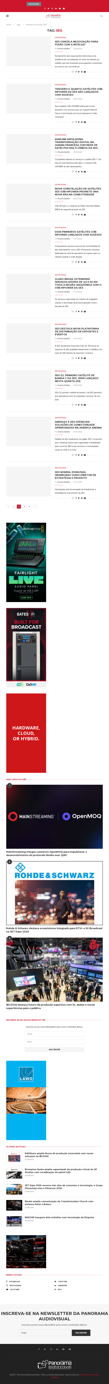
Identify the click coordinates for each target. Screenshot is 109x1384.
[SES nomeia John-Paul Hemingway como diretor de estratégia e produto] (28, 482)
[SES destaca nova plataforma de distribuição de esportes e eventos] (28, 338)
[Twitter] (48, 9)
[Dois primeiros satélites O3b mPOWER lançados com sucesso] (28, 241)
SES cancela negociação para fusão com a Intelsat (76, 43)
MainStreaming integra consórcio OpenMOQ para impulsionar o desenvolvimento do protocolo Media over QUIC (46, 853)
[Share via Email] (85, 72)
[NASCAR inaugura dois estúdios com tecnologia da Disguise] (14, 1221)
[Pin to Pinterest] (82, 72)
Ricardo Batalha (64, 49)
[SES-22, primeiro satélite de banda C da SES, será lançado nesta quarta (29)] (28, 385)
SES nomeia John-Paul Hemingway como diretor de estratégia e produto (75, 475)
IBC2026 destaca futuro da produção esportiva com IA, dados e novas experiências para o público (50, 1006)
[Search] (101, 16)
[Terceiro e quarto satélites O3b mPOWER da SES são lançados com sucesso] (28, 98)
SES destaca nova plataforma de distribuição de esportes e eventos (77, 331)
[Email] (64, 9)
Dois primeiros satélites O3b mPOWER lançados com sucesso (78, 233)
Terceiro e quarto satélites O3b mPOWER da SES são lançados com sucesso (78, 92)
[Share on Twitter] (79, 72)
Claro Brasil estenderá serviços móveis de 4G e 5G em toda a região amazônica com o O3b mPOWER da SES (78, 283)
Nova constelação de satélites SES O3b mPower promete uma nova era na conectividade (78, 191)
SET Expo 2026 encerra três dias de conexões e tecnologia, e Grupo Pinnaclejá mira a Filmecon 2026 (64, 1187)
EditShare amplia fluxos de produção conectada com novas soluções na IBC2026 (59, 1155)
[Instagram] (52, 9)
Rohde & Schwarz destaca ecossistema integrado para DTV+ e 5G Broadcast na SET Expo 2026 (54, 930)
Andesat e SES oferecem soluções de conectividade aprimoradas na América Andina (78, 424)
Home (8, 25)
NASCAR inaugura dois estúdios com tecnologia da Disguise (59, 1217)
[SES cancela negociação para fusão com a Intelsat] (28, 51)
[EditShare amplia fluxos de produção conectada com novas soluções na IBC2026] (14, 1157)
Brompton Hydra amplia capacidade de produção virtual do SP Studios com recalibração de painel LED (61, 1171)
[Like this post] (73, 72)
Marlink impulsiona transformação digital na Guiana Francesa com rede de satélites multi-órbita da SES (76, 143)
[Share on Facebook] (76, 72)
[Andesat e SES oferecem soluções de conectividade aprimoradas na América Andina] (28, 431)
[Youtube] (60, 9)
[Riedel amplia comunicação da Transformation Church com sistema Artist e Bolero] (14, 1205)
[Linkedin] (56, 9)
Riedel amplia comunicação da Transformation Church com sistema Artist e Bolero (59, 1203)
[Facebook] (44, 9)
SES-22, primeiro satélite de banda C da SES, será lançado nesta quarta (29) (76, 378)
